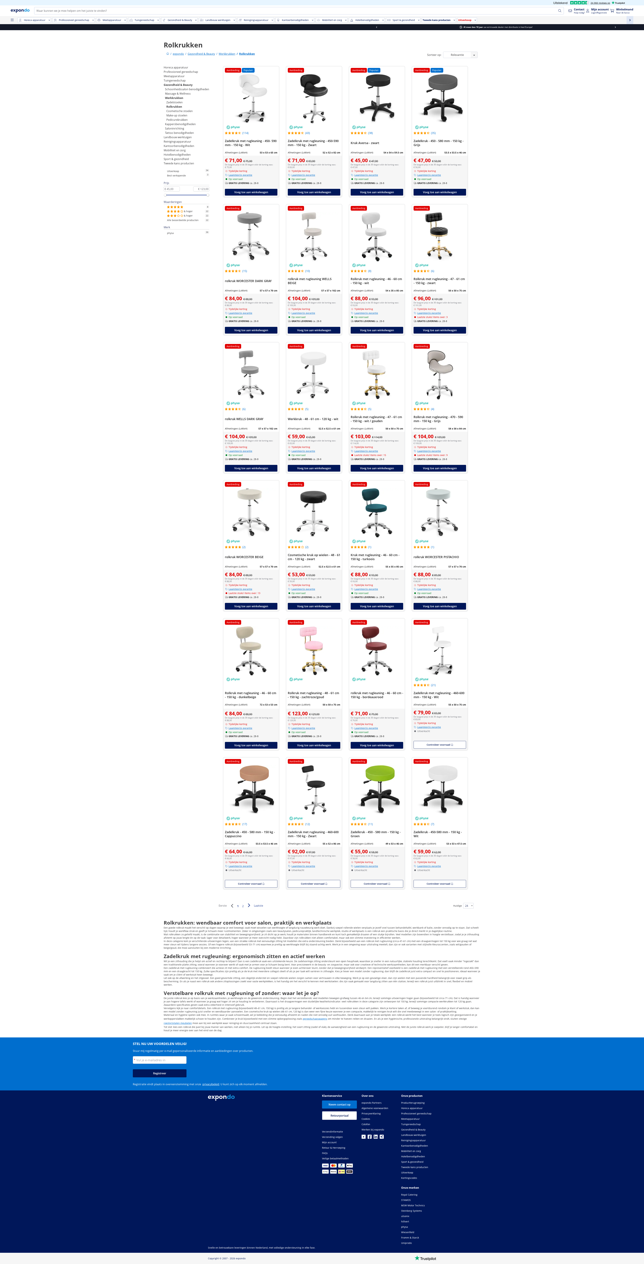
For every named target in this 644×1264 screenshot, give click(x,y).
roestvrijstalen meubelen (178, 1023)
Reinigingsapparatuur (177, 141)
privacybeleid (210, 1084)
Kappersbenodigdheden (180, 124)
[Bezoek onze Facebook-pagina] (370, 1138)
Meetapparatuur (174, 76)
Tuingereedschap (175, 80)
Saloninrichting (174, 128)
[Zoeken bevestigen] (560, 10)
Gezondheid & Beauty (178, 85)
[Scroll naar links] (202, 27)
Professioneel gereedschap (181, 72)
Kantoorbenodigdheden (179, 146)
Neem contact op (340, 1104)
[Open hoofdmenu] (12, 20)
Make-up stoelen (176, 115)
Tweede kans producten (179, 163)
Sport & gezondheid (176, 159)
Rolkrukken (174, 107)
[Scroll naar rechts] (441, 27)
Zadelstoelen (174, 102)
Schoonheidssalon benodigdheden (187, 89)
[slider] (165, 195)
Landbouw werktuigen (178, 137)
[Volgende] (249, 905)
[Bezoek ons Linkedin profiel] (376, 1138)
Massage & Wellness (178, 93)
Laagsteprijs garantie (240, 175)
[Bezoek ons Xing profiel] (382, 1138)
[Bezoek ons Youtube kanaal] (364, 1138)
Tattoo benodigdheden (179, 133)
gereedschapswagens (315, 1018)
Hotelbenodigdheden (177, 154)
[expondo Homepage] (167, 54)
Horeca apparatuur (176, 67)
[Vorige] (232, 906)
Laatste (258, 905)
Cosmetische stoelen (179, 111)
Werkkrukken (174, 98)
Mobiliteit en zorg (175, 150)
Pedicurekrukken (177, 120)
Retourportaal (339, 1115)
